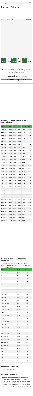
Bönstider (10, 390)
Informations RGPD (6, 394)
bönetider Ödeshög (9, 370)
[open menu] (30, 2)
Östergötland (5, 3)
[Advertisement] (16, 39)
